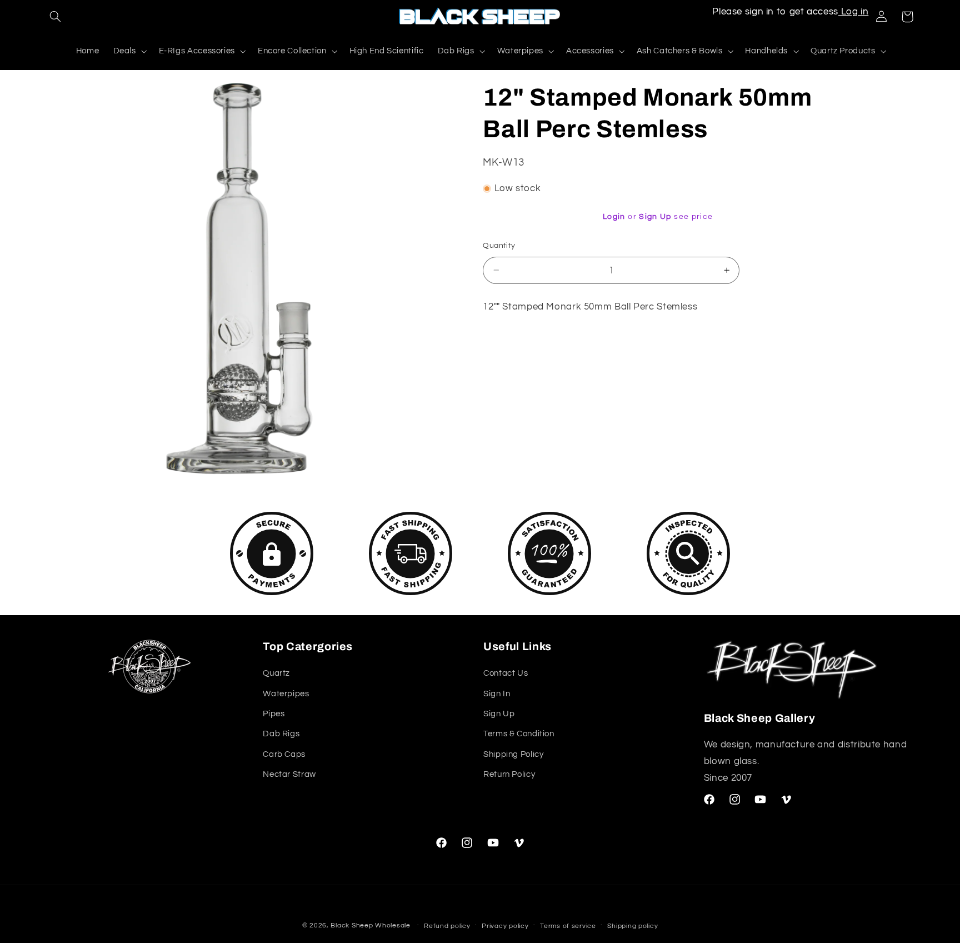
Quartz (276, 674)
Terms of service (568, 926)
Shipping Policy (513, 754)
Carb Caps (284, 754)
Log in (853, 12)
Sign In (496, 694)
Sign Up (655, 217)
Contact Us (505, 674)
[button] (55, 16)
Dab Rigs (281, 734)
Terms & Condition (518, 734)
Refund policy (447, 926)
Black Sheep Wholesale (370, 925)
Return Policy (509, 774)
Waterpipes (286, 694)
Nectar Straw (289, 774)
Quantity (499, 246)
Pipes (273, 714)
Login (614, 217)
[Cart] (907, 16)
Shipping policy (632, 926)
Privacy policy (505, 926)
